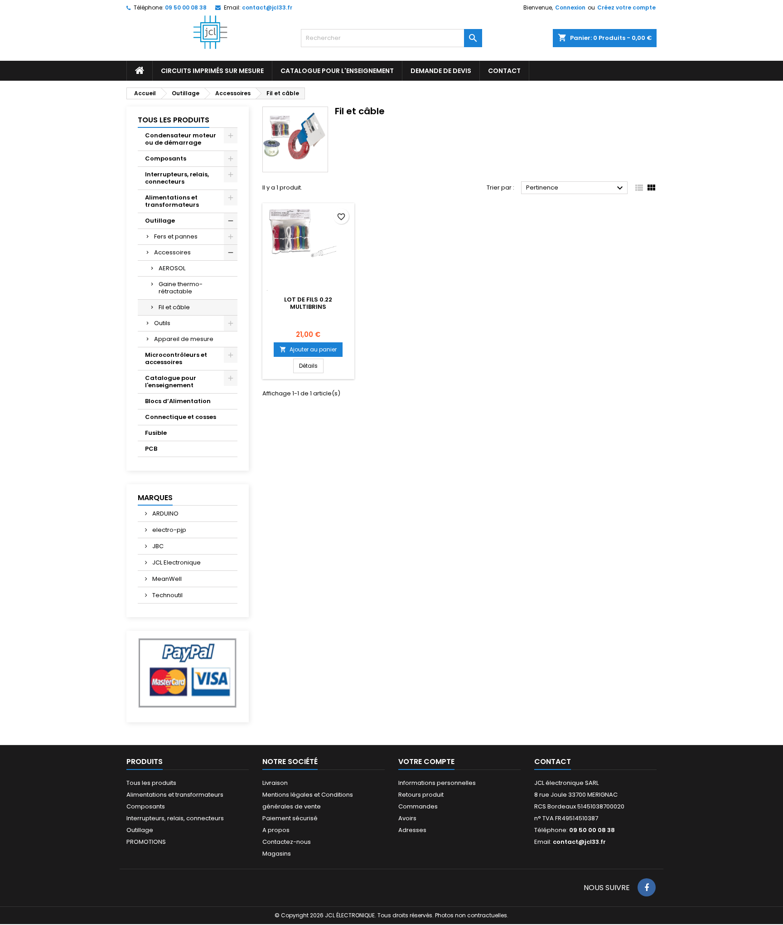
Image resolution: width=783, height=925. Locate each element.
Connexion (570, 7)
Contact (552, 761)
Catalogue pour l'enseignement (337, 70)
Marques (155, 497)
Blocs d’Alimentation (178, 401)
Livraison (275, 783)
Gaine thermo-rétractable (181, 288)
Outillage (160, 220)
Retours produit (421, 794)
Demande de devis (441, 70)
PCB (151, 448)
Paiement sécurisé (290, 818)
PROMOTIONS (146, 841)
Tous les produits (173, 120)
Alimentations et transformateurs (172, 201)
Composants (165, 158)
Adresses (412, 830)
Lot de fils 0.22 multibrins (308, 303)
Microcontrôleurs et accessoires (176, 358)
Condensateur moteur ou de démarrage (180, 139)
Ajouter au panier (308, 349)
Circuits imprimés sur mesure (212, 70)
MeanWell (166, 578)
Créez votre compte (626, 7)
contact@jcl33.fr (267, 7)
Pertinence (575, 188)
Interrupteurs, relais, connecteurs (177, 178)
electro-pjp (168, 530)
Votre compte (426, 761)
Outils (162, 323)
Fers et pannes (176, 236)
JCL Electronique (176, 562)
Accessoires (172, 252)
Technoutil (167, 595)
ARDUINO (165, 513)
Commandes (418, 806)
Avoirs (407, 818)
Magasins (276, 853)
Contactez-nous (286, 841)
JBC (157, 546)
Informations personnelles (437, 783)
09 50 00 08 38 (186, 7)
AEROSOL (172, 268)
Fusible (156, 432)
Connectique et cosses (180, 417)
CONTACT (504, 70)
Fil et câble (174, 307)
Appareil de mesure (183, 339)
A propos (276, 830)
